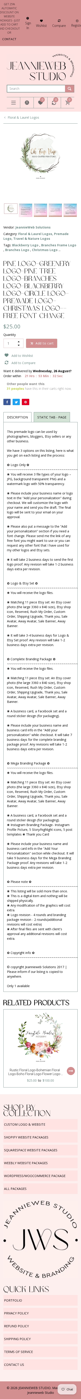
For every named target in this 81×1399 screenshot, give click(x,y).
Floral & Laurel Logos (23, 117)
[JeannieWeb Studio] (40, 67)
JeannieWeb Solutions (33, 227)
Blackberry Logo (25, 245)
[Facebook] (7, 402)
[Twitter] (16, 402)
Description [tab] (17, 417)
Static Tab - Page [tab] (51, 417)
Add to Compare (23, 363)
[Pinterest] (25, 402)
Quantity (9, 334)
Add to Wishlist (22, 355)
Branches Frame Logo (58, 245)
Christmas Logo (45, 250)
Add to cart (45, 343)
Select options (71, 1071)
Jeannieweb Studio (40, 1392)
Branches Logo (17, 250)
